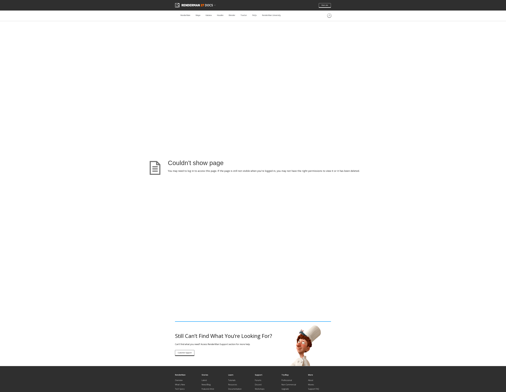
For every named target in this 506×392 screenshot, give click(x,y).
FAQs (254, 15)
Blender (232, 15)
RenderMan (185, 15)
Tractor (243, 15)
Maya (198, 15)
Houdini (220, 15)
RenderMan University (271, 15)
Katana (209, 15)
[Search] (329, 15)
